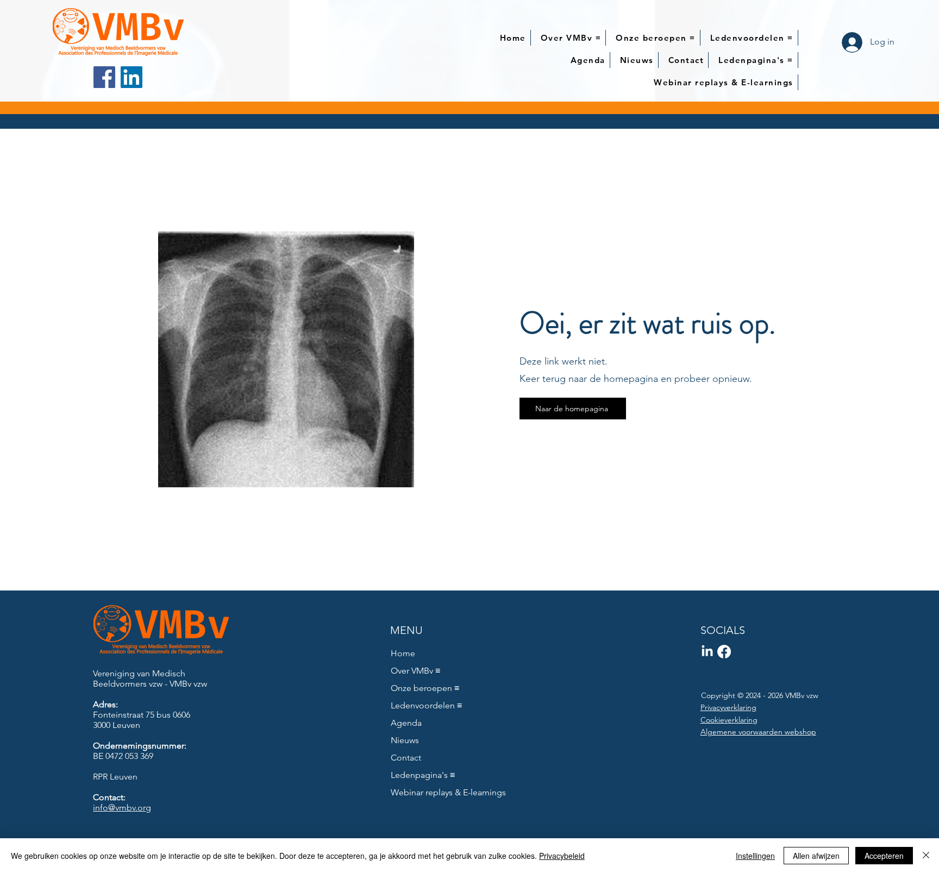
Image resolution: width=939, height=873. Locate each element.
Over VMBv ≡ (415, 670)
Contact (406, 757)
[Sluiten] (925, 855)
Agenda (406, 723)
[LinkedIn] (131, 77)
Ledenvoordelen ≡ (426, 705)
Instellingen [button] (755, 855)
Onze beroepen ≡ (425, 688)
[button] (571, 38)
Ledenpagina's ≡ (423, 775)
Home (403, 653)
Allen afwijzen (816, 855)
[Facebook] (104, 77)
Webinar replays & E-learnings (441, 792)
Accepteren (884, 855)
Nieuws (405, 740)
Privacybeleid (562, 855)
